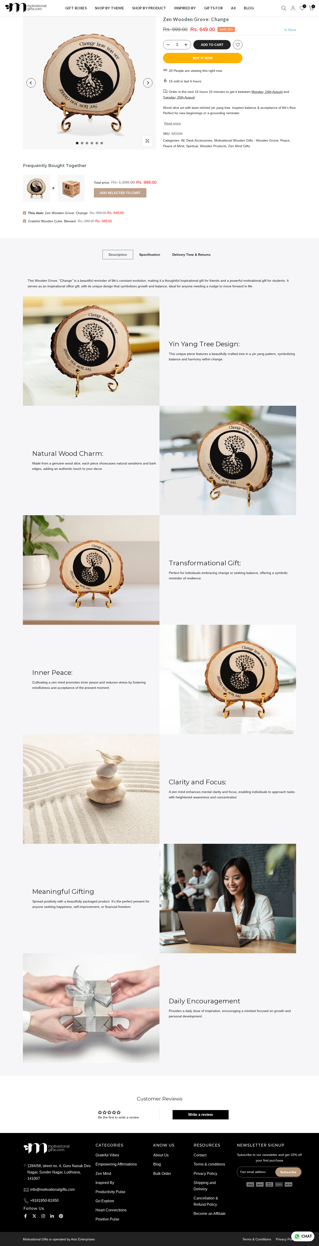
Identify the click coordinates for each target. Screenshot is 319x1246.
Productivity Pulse (110, 1192)
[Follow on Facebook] (25, 1216)
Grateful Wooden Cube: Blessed (52, 221)
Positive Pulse (107, 1219)
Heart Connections (111, 1210)
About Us (161, 1155)
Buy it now (203, 58)
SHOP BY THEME (109, 8)
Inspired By (105, 1183)
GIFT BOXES (76, 8)
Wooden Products (213, 146)
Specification (149, 254)
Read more (172, 123)
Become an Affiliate (210, 1214)
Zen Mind (103, 1174)
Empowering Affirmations (116, 1164)
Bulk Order (162, 1174)
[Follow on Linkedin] (52, 1216)
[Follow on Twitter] (34, 1216)
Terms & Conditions (256, 1239)
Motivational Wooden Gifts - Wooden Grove (246, 140)
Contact (200, 1155)
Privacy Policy (205, 1174)
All (233, 8)
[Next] (147, 83)
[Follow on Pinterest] (61, 1216)
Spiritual (192, 146)
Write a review (200, 1115)
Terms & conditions (209, 1164)
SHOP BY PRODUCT (149, 8)
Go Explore (105, 1201)
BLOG (249, 8)
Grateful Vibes (107, 1155)
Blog (157, 1164)
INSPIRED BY (185, 8)
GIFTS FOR (213, 8)
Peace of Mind (173, 146)
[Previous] (31, 83)
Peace (285, 140)
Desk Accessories (199, 140)
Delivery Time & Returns (191, 254)
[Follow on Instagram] (43, 1216)
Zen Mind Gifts (239, 146)
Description (118, 254)
